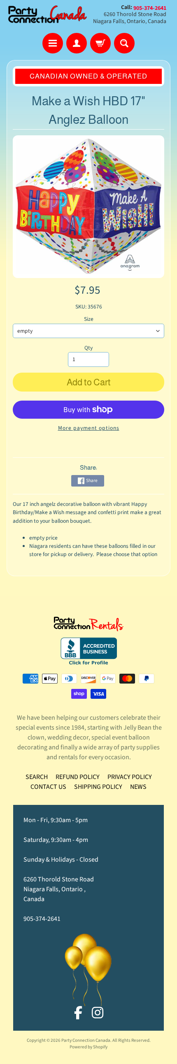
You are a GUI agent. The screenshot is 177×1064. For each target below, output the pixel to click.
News (138, 786)
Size (88, 319)
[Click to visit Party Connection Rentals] (88, 626)
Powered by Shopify (88, 1047)
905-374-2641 (42, 918)
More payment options (88, 428)
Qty (88, 348)
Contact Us (48, 786)
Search (37, 776)
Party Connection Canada (85, 1040)
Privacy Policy (129, 776)
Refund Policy (78, 776)
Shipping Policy (98, 786)
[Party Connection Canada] (47, 14)
